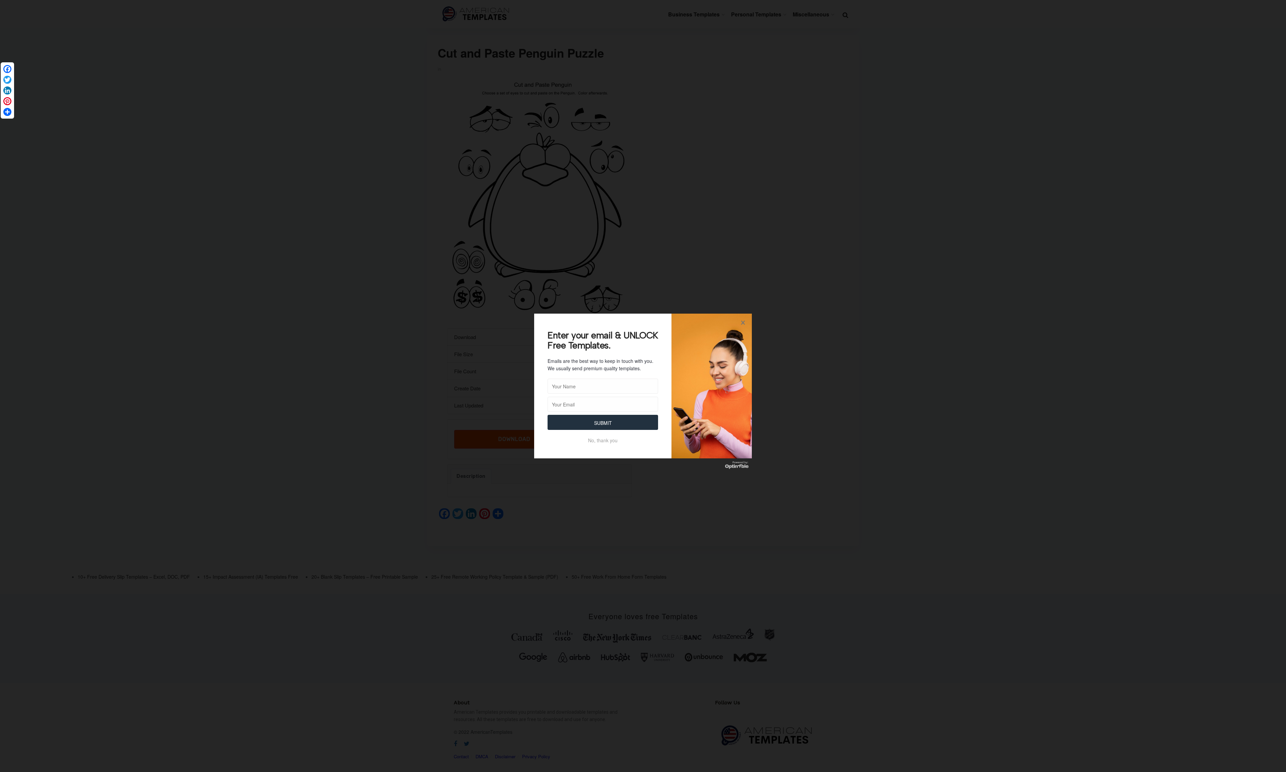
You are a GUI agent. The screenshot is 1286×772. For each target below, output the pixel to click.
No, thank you (603, 440)
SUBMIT (603, 423)
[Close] (743, 323)
